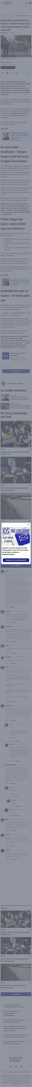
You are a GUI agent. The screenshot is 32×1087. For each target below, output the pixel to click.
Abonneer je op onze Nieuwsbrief (16, 560)
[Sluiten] (28, 525)
